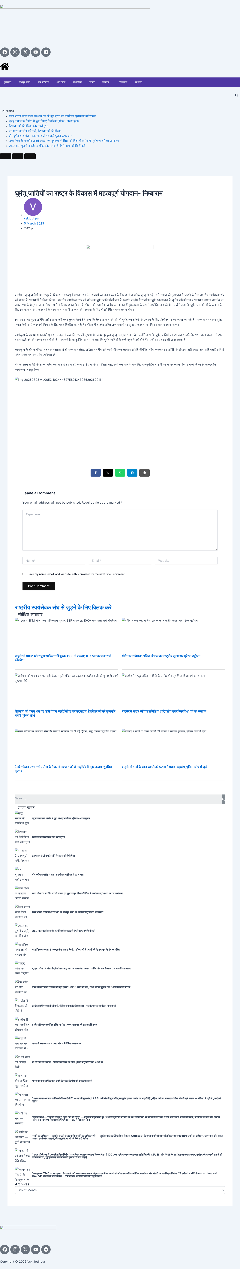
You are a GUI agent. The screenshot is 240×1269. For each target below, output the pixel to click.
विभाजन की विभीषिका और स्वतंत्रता (28, 126)
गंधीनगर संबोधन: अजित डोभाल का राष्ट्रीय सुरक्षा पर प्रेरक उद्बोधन (161, 656)
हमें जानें (138, 82)
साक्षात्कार (77, 82)
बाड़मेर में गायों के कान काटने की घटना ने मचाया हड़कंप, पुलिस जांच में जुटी (165, 767)
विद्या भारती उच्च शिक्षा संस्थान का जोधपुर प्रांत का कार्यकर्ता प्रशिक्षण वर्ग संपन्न (52, 116)
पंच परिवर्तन (43, 82)
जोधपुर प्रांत (24, 82)
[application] (110, 82)
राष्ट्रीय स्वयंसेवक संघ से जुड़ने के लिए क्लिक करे (63, 607)
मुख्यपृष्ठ (7, 82)
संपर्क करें (123, 82)
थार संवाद (60, 82)
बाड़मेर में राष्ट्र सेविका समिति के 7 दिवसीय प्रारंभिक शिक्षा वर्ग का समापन (164, 711)
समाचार (105, 82)
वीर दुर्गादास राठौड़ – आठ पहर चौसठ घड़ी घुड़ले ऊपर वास (40, 136)
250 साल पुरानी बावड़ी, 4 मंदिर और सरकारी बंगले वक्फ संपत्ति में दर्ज (47, 146)
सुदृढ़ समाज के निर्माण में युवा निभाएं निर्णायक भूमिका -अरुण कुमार (44, 121)
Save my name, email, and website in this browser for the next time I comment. (76, 574)
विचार (92, 82)
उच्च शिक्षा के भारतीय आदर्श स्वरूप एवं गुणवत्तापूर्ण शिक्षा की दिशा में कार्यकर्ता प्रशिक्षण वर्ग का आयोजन (64, 141)
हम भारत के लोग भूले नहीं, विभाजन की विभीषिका (35, 131)
